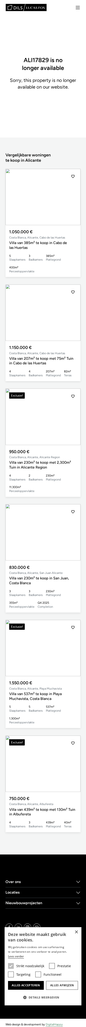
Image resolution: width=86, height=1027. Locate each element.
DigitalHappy (54, 1024)
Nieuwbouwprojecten (24, 903)
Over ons (13, 882)
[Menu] (77, 7)
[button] (73, 197)
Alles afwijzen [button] (62, 985)
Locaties (13, 892)
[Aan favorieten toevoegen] (73, 176)
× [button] (76, 932)
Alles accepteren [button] (26, 985)
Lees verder (16, 956)
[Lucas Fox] (26, 7)
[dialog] (43, 966)
